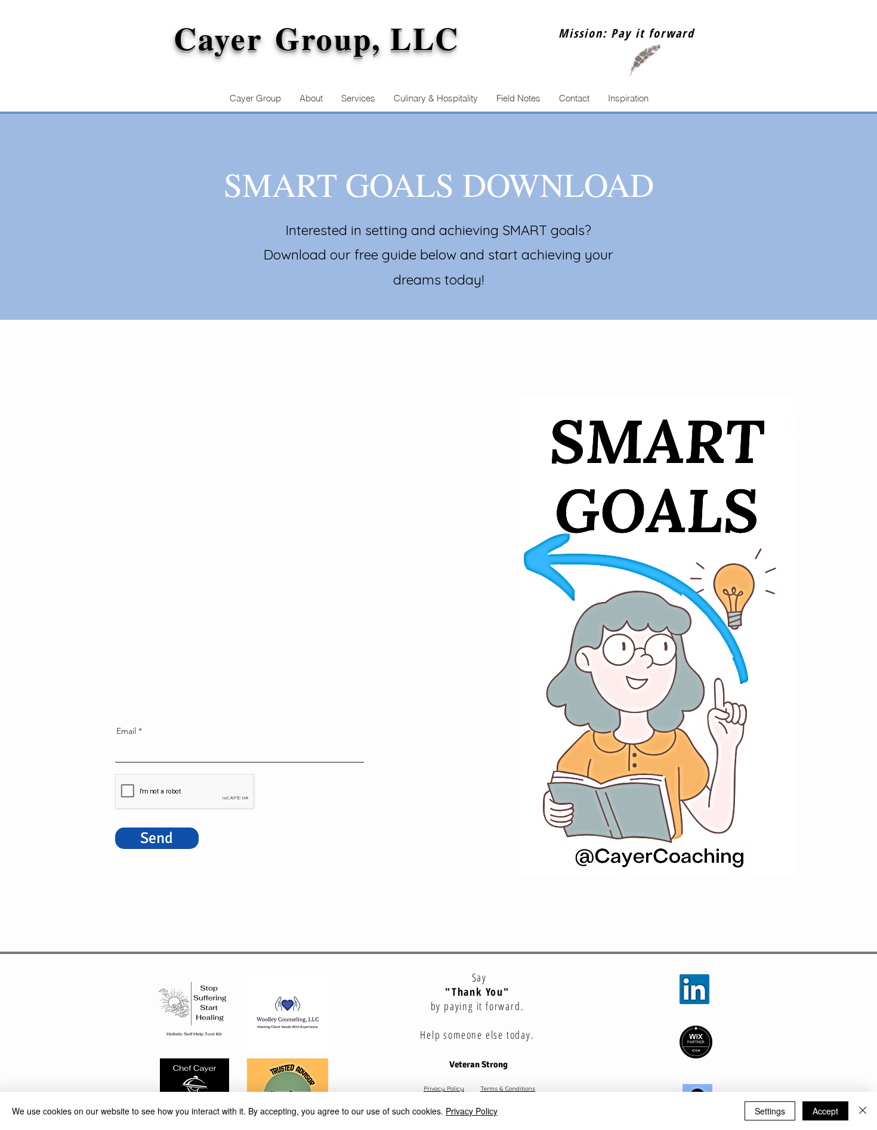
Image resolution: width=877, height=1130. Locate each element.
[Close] (863, 1110)
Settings (770, 1111)
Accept (825, 1111)
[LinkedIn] (694, 989)
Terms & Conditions (507, 1088)
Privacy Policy (444, 1088)
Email (126, 731)
